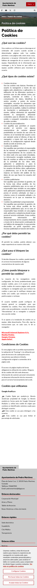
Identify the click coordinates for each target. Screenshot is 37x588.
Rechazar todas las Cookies (18, 577)
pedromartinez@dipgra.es (15, 488)
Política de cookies (15, 16)
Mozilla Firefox (8, 335)
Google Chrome (9, 337)
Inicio (4, 16)
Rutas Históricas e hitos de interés (14, 509)
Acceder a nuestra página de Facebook (2, 10)
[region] (18, 567)
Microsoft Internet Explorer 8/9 (15, 333)
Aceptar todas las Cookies (18, 583)
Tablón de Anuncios (9, 505)
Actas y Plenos (7, 502)
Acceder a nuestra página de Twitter (10, 10)
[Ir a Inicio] (9, 4)
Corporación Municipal (10, 498)
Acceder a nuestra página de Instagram (14, 10)
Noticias (5, 546)
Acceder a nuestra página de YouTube (6, 10)
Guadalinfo (6, 526)
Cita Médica (6, 529)
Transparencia (7, 533)
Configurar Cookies (18, 571)
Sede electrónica (8, 522)
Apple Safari (7, 339)
